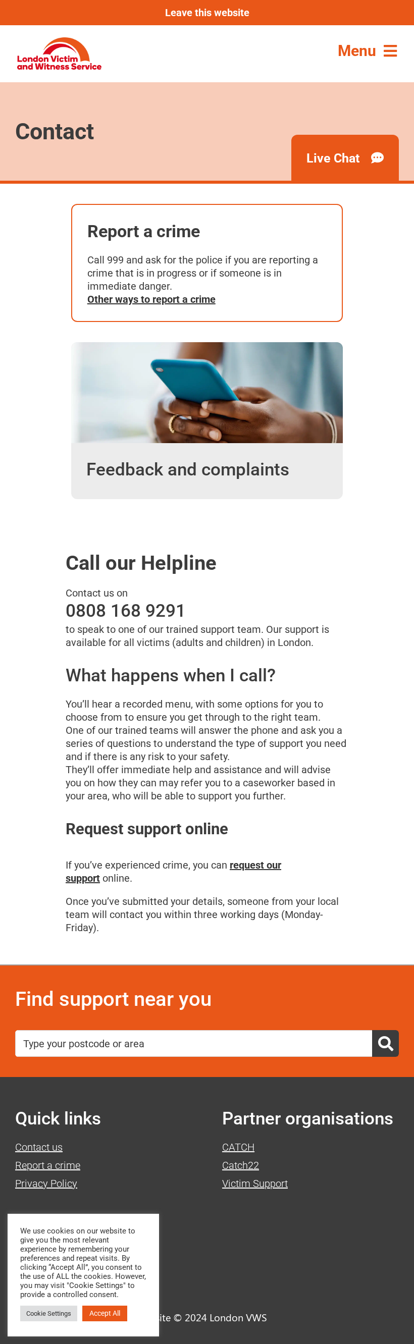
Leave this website (207, 13)
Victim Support (255, 1183)
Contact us (39, 1147)
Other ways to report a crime (151, 299)
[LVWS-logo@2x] (59, 42)
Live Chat (334, 158)
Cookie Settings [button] (48, 1313)
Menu (357, 51)
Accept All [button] (104, 1313)
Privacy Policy (46, 1183)
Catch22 (240, 1165)
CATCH (238, 1147)
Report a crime (47, 1165)
